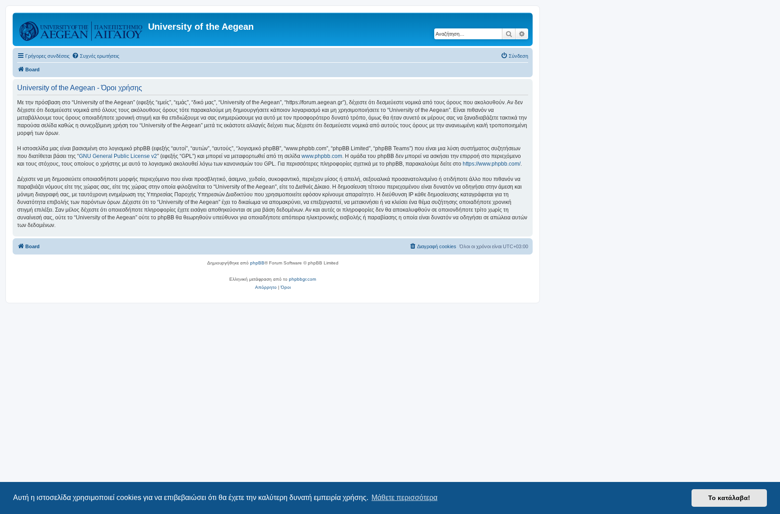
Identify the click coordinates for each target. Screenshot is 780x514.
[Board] (81, 29)
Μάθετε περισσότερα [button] (404, 497)
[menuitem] (95, 56)
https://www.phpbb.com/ (491, 164)
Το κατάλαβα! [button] (729, 497)
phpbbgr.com (302, 279)
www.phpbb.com (322, 156)
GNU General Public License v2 (118, 156)
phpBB (257, 262)
